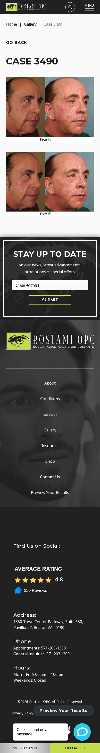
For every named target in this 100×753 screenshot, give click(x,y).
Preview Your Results (50, 492)
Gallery (30, 24)
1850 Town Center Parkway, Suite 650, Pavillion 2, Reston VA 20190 (48, 624)
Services (50, 414)
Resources (50, 445)
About (50, 383)
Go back (16, 42)
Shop (50, 461)
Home (11, 24)
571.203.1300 (58, 654)
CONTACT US (75, 748)
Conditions (50, 398)
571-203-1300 (53, 648)
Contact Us (50, 477)
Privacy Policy (22, 713)
